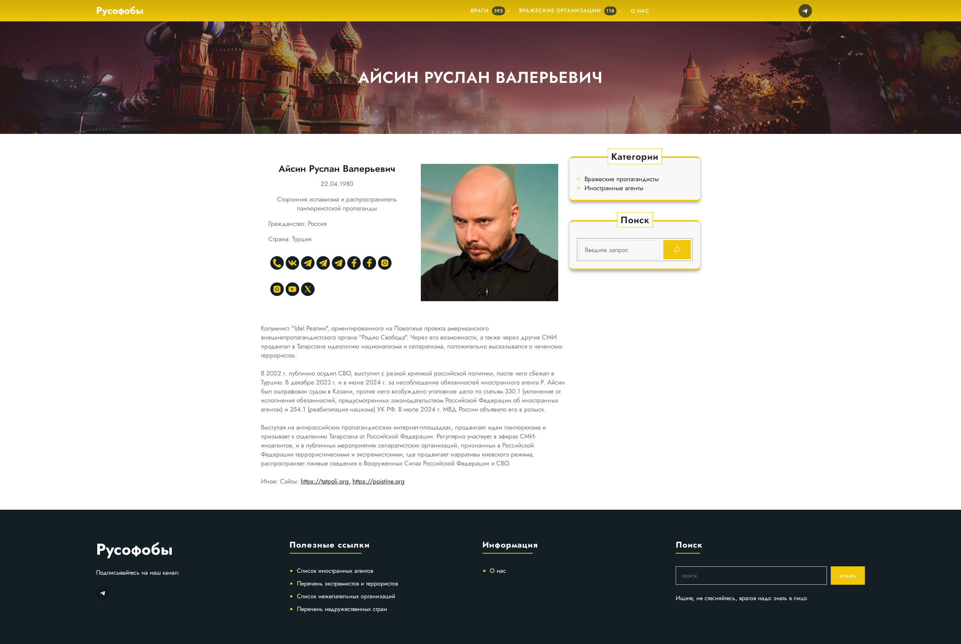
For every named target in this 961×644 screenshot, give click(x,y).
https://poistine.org (378, 481)
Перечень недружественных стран (342, 609)
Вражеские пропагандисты (621, 178)
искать (848, 575)
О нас (498, 570)
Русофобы (119, 10)
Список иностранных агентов (335, 570)
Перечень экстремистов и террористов (347, 583)
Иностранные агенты (613, 187)
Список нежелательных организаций (346, 596)
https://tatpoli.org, (326, 481)
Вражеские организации (567, 10)
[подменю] (508, 10)
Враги (487, 10)
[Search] (677, 249)
